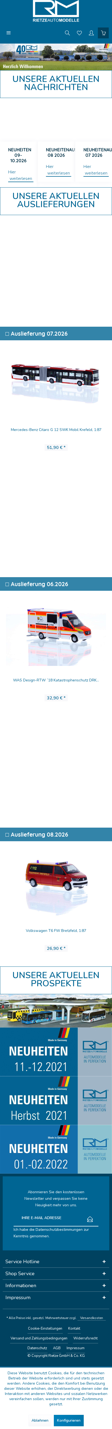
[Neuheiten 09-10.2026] (18, 120)
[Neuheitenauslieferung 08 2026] (56, 120)
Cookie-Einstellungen (45, 1328)
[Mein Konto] (91, 33)
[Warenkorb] (103, 33)
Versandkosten (91, 1318)
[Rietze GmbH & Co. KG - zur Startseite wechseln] (56, 11)
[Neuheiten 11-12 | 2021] (56, 1051)
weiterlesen (21, 179)
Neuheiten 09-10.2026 (19, 155)
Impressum (76, 1348)
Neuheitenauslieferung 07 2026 (97, 152)
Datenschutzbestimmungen (59, 1229)
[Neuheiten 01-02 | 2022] (56, 1149)
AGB (57, 1348)
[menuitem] (9, 33)
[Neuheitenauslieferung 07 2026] (93, 120)
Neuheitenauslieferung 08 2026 (60, 152)
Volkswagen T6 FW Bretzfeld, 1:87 (56, 930)
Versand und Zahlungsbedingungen (39, 1338)
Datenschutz (37, 1348)
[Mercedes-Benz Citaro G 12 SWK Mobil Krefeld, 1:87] (56, 377)
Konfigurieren (68, 1420)
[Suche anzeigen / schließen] (67, 33)
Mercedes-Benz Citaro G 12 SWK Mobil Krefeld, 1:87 (56, 429)
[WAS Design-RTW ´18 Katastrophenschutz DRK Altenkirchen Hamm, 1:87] (56, 628)
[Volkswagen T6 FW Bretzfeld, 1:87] (56, 878)
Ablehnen (40, 1420)
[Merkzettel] (79, 33)
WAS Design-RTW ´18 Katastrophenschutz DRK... (56, 680)
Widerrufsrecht (85, 1338)
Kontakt (74, 1328)
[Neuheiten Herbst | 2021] (56, 1100)
